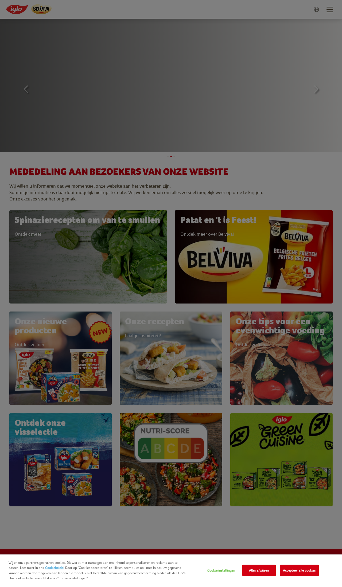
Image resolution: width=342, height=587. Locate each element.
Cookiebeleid (54, 568)
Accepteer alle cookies (299, 570)
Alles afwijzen (259, 570)
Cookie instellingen (221, 570)
